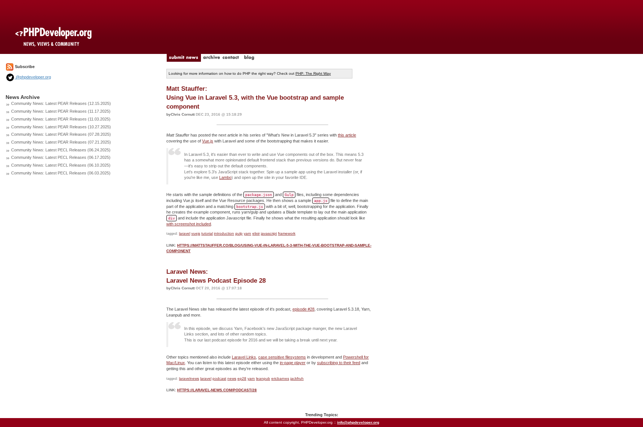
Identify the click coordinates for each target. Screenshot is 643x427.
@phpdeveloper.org (33, 77)
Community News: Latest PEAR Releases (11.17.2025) (61, 111)
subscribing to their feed (338, 362)
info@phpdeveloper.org (358, 422)
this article (347, 135)
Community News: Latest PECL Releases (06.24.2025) (61, 150)
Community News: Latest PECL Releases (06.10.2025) (61, 165)
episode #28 (303, 309)
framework (286, 233)
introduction (224, 233)
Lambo (225, 177)
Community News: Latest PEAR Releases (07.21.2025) (61, 142)
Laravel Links (244, 357)
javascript (269, 233)
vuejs (195, 233)
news (231, 378)
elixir (256, 233)
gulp (239, 233)
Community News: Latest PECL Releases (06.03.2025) (61, 173)
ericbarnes (280, 378)
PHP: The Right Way (313, 73)
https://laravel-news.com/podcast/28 (217, 390)
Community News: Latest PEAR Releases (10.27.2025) (61, 127)
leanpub (263, 378)
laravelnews (189, 378)
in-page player (292, 362)
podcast (219, 378)
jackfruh (297, 378)
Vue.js (207, 141)
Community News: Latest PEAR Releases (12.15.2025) (61, 103)
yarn (247, 233)
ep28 (241, 378)
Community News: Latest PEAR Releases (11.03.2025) (61, 119)
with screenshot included (188, 224)
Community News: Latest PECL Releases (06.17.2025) (61, 157)
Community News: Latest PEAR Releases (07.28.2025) (61, 134)
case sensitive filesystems (282, 357)
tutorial (207, 233)
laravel (184, 233)
